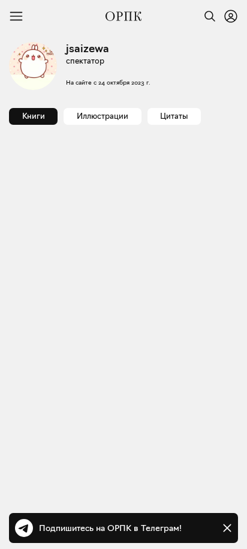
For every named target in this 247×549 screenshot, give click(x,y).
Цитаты (174, 116)
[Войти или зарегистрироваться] (231, 16)
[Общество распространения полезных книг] (123, 16)
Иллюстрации (102, 116)
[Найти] (207, 16)
